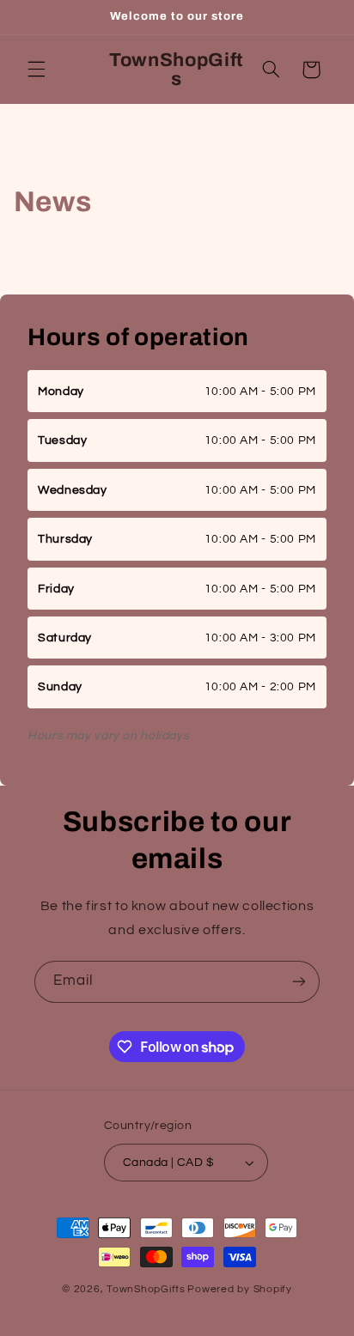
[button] (36, 69)
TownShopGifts (146, 1289)
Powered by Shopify (239, 1289)
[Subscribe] (299, 982)
